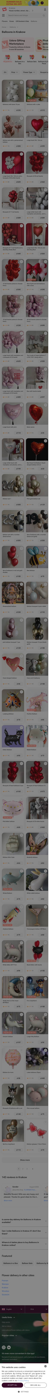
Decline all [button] (35, 1385)
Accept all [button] (12, 1385)
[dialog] (24, 1379)
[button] (24, 1391)
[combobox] (45, 1366)
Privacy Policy (23, 1380)
